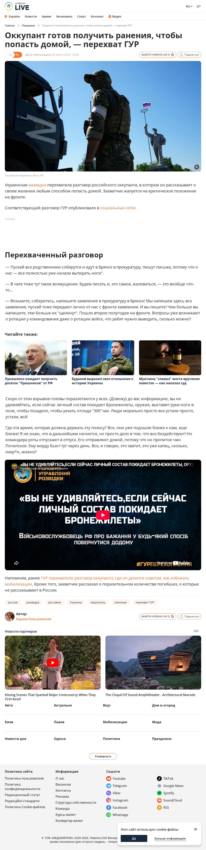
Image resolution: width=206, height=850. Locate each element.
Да (134, 838)
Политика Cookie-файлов (25, 807)
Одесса (60, 738)
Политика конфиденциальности (22, 786)
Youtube (119, 778)
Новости (31, 16)
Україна (14, 16)
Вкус (107, 705)
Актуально (63, 705)
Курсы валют (66, 814)
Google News (173, 786)
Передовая (28, 25)
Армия (46, 16)
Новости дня (15, 738)
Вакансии (63, 784)
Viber (117, 793)
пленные (120, 602)
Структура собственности (76, 802)
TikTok (168, 778)
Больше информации (170, 838)
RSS (166, 807)
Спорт (81, 16)
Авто (9, 705)
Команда (63, 808)
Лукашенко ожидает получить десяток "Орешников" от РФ (31, 381)
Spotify (168, 793)
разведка (37, 185)
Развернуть (103, 756)
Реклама (62, 796)
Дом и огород (163, 705)
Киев (9, 722)
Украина (76, 602)
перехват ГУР (145, 602)
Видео (116, 16)
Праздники (162, 738)
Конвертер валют (69, 820)
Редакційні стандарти (22, 801)
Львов (59, 722)
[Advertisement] (78, 231)
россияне (54, 602)
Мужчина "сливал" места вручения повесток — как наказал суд (169, 381)
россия (13, 602)
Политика (111, 738)
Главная (10, 25)
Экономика (64, 16)
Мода (156, 722)
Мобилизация (115, 722)
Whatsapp (120, 815)
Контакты (63, 790)
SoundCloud (172, 800)
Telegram (120, 786)
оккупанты (98, 602)
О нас (60, 778)
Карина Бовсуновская (33, 619)
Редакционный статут (22, 795)
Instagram (120, 800)
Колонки (97, 16)
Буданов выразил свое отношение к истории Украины (102, 381)
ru (188, 6)
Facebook (120, 807)
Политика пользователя (24, 778)
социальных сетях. (118, 208)
